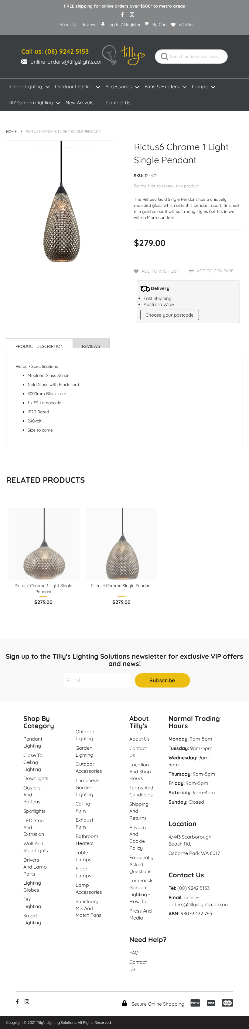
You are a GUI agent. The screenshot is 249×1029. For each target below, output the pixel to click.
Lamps (200, 86)
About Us (68, 24)
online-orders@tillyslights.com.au (71, 61)
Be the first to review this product (166, 186)
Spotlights (34, 811)
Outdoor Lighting (74, 86)
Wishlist (186, 24)
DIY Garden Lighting (31, 102)
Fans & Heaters (162, 86)
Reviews (89, 24)
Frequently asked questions (141, 864)
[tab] (39, 343)
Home (11, 131)
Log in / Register (124, 24)
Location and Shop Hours (140, 772)
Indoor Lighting (25, 86)
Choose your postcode (169, 315)
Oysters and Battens (32, 795)
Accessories (118, 86)
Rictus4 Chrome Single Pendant (121, 585)
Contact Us (118, 102)
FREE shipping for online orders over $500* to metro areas (124, 6)
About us (139, 739)
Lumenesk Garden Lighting (87, 787)
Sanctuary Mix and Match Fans (88, 908)
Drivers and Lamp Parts (35, 867)
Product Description (39, 346)
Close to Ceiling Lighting (33, 762)
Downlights (35, 778)
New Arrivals (80, 102)
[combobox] (191, 56)
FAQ (133, 953)
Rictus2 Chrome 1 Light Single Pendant (43, 588)
